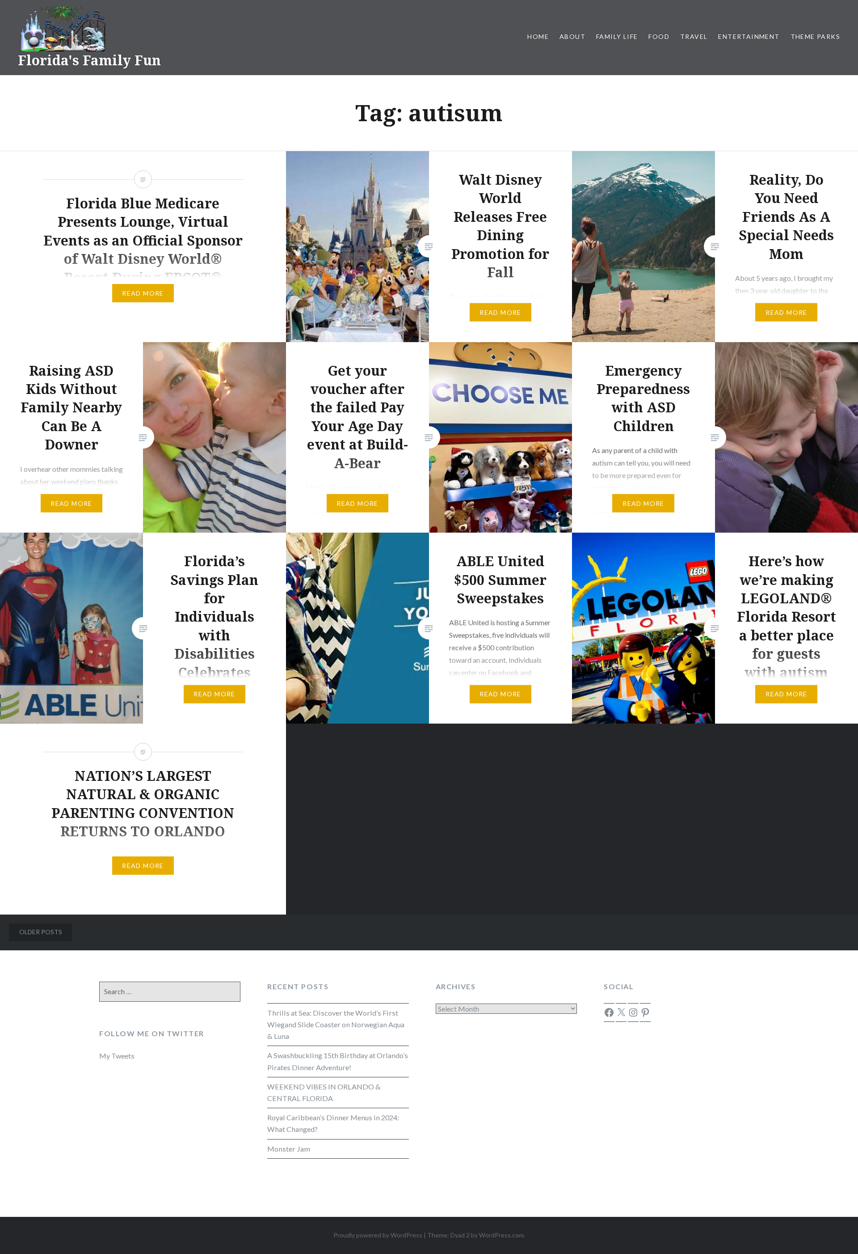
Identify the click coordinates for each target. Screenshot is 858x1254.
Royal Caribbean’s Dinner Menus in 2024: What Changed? (333, 1123)
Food (658, 36)
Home (538, 36)
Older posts (40, 932)
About (572, 36)
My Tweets (117, 1055)
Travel (693, 36)
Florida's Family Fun (89, 60)
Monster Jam (288, 1148)
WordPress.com (501, 1235)
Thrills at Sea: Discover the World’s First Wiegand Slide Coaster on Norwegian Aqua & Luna (335, 1024)
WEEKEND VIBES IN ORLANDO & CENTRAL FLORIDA (324, 1092)
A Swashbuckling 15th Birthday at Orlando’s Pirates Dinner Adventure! (337, 1061)
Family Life (617, 36)
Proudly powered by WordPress (377, 1235)
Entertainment (748, 36)
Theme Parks (815, 36)
